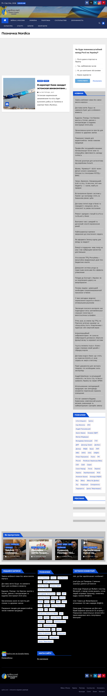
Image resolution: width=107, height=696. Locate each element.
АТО (88, 425)
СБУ (77, 464)
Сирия (89, 464)
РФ (98, 457)
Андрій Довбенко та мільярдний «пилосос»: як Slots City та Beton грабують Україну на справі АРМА (89, 378)
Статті (20, 26)
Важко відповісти (84, 75)
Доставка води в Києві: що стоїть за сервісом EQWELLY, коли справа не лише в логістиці (88, 358)
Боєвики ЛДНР (93, 433)
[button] (99, 23)
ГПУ (96, 441)
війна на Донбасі (93, 480)
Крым (92, 449)
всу (77, 480)
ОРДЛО (96, 453)
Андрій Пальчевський (83, 429)
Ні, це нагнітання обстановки (89, 71)
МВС (77, 453)
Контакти (42, 26)
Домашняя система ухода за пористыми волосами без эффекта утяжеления (89, 270)
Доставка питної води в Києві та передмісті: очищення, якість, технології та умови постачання (88, 206)
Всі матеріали (42, 659)
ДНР (77, 445)
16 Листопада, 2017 (46, 92)
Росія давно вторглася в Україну (86, 60)
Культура (8, 26)
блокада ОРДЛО (95, 476)
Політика (45, 20)
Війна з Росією (18, 20)
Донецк (78, 449)
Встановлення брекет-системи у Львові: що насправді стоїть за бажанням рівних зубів (88, 196)
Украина (97, 468)
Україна (33, 20)
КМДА (85, 449)
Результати (97, 80)
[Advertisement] (36, 59)
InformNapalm (81, 421)
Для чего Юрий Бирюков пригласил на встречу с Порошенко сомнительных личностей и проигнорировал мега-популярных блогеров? (88, 613)
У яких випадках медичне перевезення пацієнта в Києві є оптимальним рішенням (88, 300)
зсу (77, 484)
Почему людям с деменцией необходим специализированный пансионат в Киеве (88, 290)
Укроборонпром (89, 472)
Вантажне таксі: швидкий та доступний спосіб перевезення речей (87, 224)
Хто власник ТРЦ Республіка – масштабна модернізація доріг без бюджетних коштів (89, 260)
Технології (9, 547)
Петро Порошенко (82, 457)
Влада (65, 544)
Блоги (30, 26)
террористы (80, 488)
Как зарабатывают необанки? (91, 576)
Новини (40, 80)
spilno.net (5, 690)
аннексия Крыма (81, 476)
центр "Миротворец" (94, 488)
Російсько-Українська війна (92, 461)
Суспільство (61, 20)
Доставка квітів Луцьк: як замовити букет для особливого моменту (87, 110)
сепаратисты (95, 484)
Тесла (90, 468)
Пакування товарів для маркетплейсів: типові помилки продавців (87, 140)
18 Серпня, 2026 (39, 556)
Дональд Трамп (86, 445)
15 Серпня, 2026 (65, 556)
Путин (93, 457)
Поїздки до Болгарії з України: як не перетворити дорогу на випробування (88, 280)
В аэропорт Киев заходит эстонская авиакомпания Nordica (51, 88)
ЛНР (97, 449)
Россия (78, 461)
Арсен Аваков (80, 433)
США (83, 464)
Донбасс (97, 445)
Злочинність (77, 20)
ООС (89, 453)
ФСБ (98, 472)
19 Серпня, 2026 (13, 556)
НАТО (83, 453)
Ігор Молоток (80, 425)
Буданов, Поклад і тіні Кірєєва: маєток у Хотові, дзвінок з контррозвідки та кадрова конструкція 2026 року (18, 593)
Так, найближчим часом (86, 66)
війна (83, 480)
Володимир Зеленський (84, 441)
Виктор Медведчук (82, 437)
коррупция (84, 484)
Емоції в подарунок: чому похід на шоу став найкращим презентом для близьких (89, 250)
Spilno (91, 421)
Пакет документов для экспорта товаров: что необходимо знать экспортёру (88, 368)
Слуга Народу (80, 468)
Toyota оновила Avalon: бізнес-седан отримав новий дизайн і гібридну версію (88, 348)
